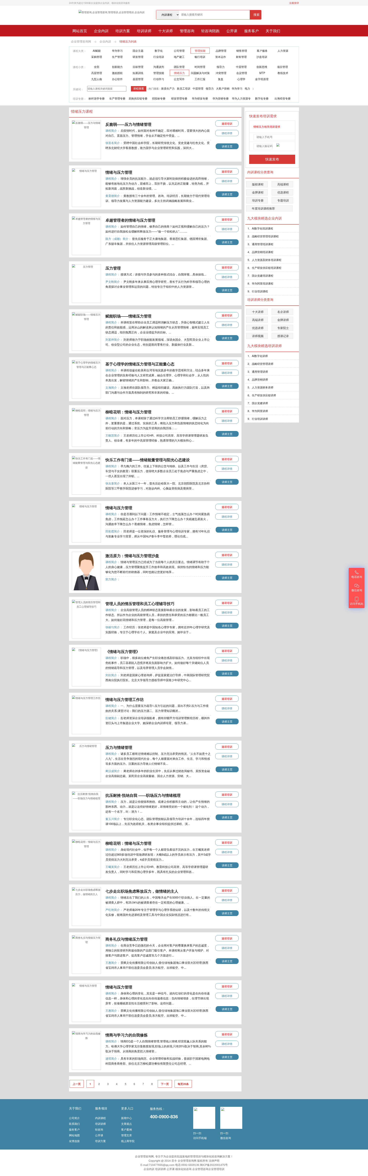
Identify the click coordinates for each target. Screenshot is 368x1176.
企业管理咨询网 (81, 41)
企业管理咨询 (200, 1169)
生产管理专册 (117, 98)
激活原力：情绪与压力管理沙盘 (132, 555)
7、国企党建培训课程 (260, 275)
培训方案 (122, 30)
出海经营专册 (282, 98)
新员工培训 (183, 88)
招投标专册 (158, 98)
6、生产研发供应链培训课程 (264, 268)
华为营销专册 (221, 98)
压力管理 (113, 268)
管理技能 (200, 51)
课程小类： (79, 67)
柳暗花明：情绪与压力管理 (128, 411)
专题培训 (283, 200)
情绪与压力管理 (118, 172)
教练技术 (283, 73)
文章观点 (126, 1124)
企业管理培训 (216, 1169)
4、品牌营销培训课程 (260, 252)
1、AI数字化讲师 (258, 356)
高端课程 (283, 184)
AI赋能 (97, 51)
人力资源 (283, 51)
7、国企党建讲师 (258, 403)
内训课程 (100, 1118)
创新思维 (261, 67)
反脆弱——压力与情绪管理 (128, 124)
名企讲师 (283, 312)
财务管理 (241, 57)
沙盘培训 (261, 57)
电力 (247, 88)
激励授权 (117, 73)
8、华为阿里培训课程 (260, 283)
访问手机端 (200, 1138)
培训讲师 (144, 30)
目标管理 (138, 67)
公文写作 (179, 79)
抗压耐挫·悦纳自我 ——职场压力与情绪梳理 (143, 795)
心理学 (241, 79)
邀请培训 (227, 123)
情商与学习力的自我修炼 (126, 1035)
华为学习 (117, 51)
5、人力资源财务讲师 (260, 387)
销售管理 (241, 51)
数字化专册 (262, 98)
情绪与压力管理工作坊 (124, 699)
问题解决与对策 (200, 73)
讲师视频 (258, 336)
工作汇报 (200, 79)
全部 (96, 67)
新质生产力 (168, 88)
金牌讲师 (283, 320)
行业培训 (158, 57)
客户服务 (262, 51)
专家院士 (283, 328)
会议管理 (241, 73)
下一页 (165, 1084)
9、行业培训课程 (258, 291)
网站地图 (74, 1135)
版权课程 (258, 184)
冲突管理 (221, 73)
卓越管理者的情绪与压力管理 (130, 220)
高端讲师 (258, 320)
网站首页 (79, 30)
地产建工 (179, 57)
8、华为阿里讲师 (258, 411)
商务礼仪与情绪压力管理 (126, 939)
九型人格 (96, 79)
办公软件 (117, 79)
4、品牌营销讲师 (258, 379)
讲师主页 (227, 146)
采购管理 (96, 57)
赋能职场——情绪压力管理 (128, 316)
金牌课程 (258, 192)
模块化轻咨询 (183, 1169)
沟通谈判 (158, 67)
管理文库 (126, 1135)
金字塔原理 (262, 79)
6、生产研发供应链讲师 (262, 395)
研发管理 (138, 57)
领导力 (221, 67)
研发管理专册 (179, 98)
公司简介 (74, 1118)
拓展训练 (138, 73)
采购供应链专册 (138, 98)
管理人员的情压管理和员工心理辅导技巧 (139, 603)
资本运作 (220, 57)
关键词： (78, 89)
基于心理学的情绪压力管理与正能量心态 (139, 364)
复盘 (220, 79)
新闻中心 (126, 1118)
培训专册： (79, 98)
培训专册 (258, 200)
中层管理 (241, 67)
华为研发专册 (200, 98)
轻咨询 (99, 1129)
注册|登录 (294, 2)
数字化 (159, 51)
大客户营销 (222, 88)
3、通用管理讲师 (258, 371)
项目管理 (282, 67)
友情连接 (74, 1141)
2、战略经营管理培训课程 (263, 236)
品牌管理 (221, 51)
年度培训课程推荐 (263, 208)
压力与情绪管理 (118, 747)
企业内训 (101, 30)
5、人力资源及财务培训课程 (264, 260)
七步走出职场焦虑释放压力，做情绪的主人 (141, 891)
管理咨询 (187, 30)
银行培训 (200, 57)
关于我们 (273, 30)
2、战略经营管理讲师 (260, 364)
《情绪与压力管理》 (122, 651)
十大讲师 (165, 30)
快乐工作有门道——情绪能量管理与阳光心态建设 (147, 459)
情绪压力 (179, 73)
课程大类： (79, 51)
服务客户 (251, 30)
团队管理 (179, 67)
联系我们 (74, 1124)
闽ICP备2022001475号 (214, 1164)
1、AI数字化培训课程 (260, 228)
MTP (262, 73)
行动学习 (158, 79)
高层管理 (96, 73)
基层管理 (138, 79)
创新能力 (117, 67)
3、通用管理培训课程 (260, 244)
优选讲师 (258, 328)
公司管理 (179, 51)
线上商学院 (128, 1141)
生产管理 (117, 57)
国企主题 (138, 51)
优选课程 (283, 192)
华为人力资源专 (241, 98)
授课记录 (283, 336)
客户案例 (126, 1129)
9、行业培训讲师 (258, 419)
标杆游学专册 (97, 98)
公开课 (231, 30)
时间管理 (200, 67)
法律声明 (214, 1160)
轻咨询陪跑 (210, 30)
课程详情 (227, 133)
